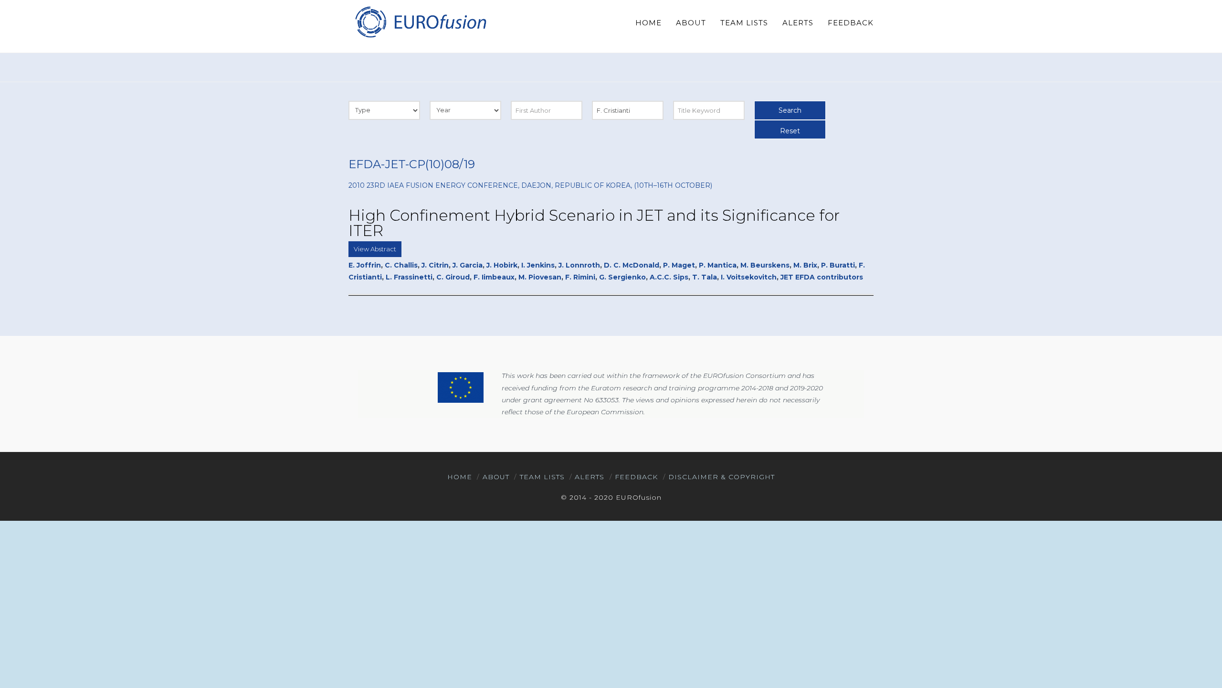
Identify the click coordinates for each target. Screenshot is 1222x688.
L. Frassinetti (409, 277)
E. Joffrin (364, 265)
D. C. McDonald (631, 265)
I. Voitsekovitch (749, 277)
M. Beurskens (765, 265)
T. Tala (704, 277)
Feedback (636, 477)
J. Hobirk (501, 265)
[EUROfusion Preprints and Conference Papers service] (420, 21)
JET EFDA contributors (821, 277)
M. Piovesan (539, 277)
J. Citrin (435, 265)
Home (459, 477)
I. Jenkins (538, 265)
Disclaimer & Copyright (721, 477)
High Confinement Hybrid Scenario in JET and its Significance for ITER (594, 223)
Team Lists (542, 477)
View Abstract (375, 249)
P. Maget (679, 265)
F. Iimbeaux (494, 277)
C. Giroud (453, 277)
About (496, 477)
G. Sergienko (622, 277)
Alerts (589, 477)
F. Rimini (580, 277)
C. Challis (401, 265)
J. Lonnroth (579, 265)
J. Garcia (468, 265)
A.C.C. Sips (669, 277)
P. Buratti (838, 265)
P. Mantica (718, 265)
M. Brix (805, 265)
